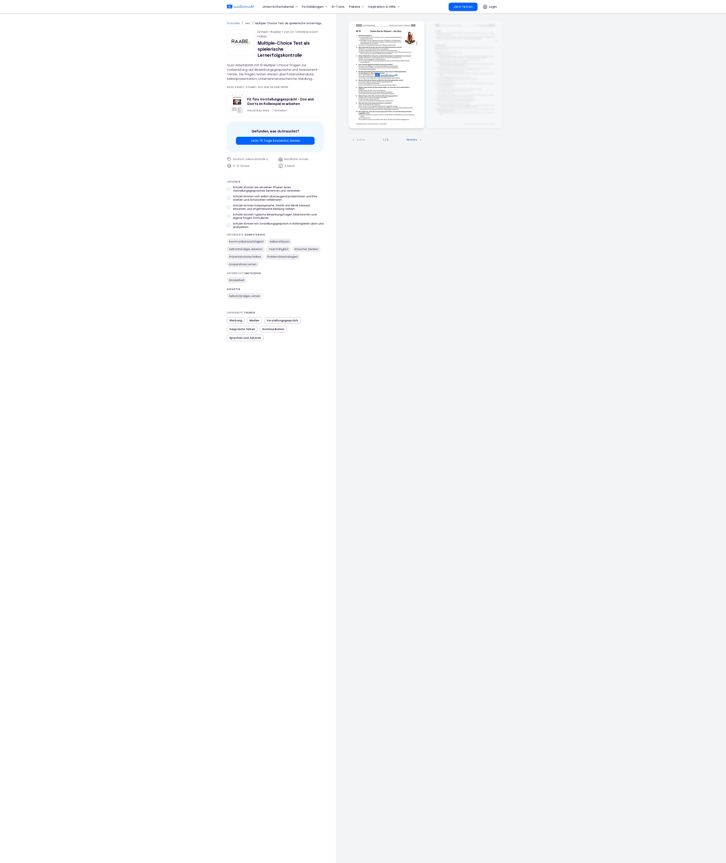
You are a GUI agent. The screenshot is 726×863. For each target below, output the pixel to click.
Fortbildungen (313, 7)
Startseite (233, 23)
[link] (240, 7)
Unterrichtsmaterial (278, 7)
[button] (338, 7)
